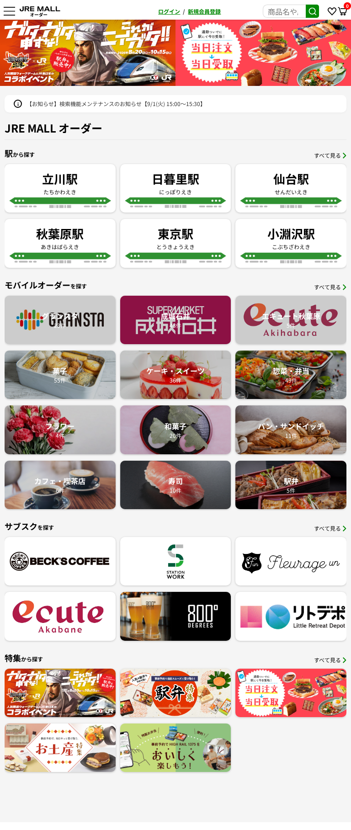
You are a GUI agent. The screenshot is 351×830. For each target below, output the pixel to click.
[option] (88, 53)
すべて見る (327, 155)
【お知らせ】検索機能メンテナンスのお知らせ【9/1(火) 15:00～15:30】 (116, 103)
